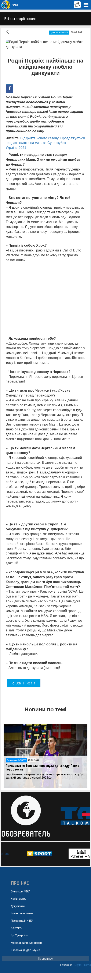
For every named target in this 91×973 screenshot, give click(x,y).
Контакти (16, 928)
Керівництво (18, 898)
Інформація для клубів (25, 950)
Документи (18, 906)
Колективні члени (22, 913)
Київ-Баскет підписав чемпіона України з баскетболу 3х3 (45, 767)
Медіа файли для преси (26, 942)
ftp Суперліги (19, 935)
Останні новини (25, 682)
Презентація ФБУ (22, 920)
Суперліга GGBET (59, 32)
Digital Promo (82, 965)
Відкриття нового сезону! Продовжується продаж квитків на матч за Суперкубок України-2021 (45, 143)
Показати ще (45, 958)
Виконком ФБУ (20, 891)
